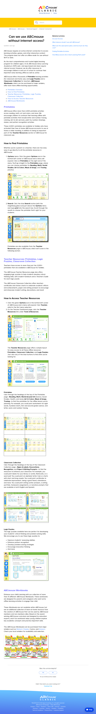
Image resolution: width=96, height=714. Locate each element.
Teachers (35, 708)
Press (38, 706)
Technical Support (32, 29)
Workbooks (16, 101)
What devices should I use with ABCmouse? (66, 42)
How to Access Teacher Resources (20, 99)
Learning (41, 708)
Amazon (42, 629)
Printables (60, 708)
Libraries (63, 706)
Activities (54, 708)
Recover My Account (44, 13)
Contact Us (48, 686)
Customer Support (59, 710)
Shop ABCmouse (55, 704)
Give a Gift (50, 706)
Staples (26, 629)
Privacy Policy (48, 710)
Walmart (19, 629)
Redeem (43, 706)
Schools (57, 706)
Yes (43, 672)
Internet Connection (45, 29)
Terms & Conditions (37, 710)
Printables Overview (15, 90)
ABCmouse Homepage (42, 704)
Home (55, 13)
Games (48, 708)
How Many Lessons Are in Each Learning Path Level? (68, 55)
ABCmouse (12, 29)
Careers (32, 706)
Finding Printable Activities (60, 51)
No (53, 672)
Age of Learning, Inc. (48, 703)
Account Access (57, 39)
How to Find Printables (16, 92)
